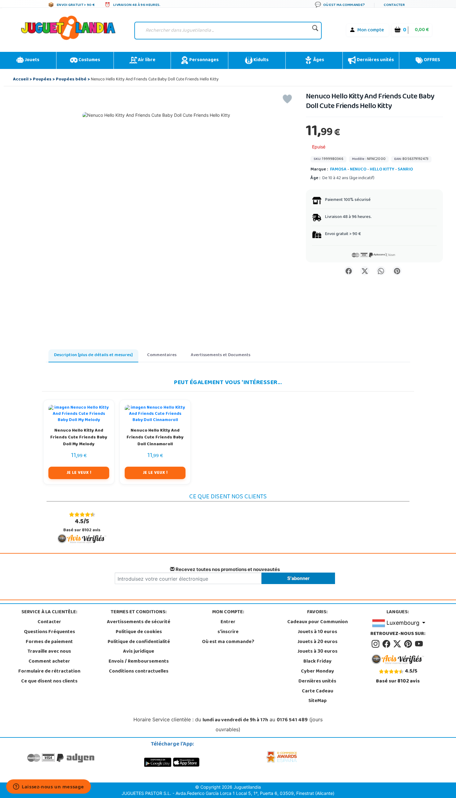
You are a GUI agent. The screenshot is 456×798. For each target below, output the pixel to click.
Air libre (146, 60)
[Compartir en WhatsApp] (381, 270)
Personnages (203, 60)
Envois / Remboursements (139, 662)
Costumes (89, 60)
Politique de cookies (139, 632)
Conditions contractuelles (138, 672)
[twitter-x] (398, 644)
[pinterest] (409, 644)
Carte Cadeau (317, 691)
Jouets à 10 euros (317, 632)
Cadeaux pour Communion (317, 622)
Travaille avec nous (49, 652)
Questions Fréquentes (49, 632)
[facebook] (387, 644)
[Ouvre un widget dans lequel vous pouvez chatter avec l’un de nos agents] (48, 787)
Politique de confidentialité (139, 642)
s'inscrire (228, 632)
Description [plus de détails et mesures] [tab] (93, 355)
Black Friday (317, 662)
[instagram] (376, 644)
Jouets (31, 60)
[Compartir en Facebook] (348, 270)
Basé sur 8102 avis (82, 525)
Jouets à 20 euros (317, 642)
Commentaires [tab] (162, 355)
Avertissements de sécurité (138, 622)
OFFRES (431, 60)
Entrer (228, 622)
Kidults (261, 60)
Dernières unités (375, 60)
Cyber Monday (317, 672)
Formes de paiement (49, 642)
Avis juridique (138, 652)
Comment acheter (49, 662)
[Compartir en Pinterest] (397, 270)
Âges (318, 60)
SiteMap (317, 701)
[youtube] (419, 644)
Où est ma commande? (228, 642)
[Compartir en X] (364, 270)
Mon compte (370, 30)
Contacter (49, 622)
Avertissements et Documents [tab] (220, 355)
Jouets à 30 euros (317, 652)
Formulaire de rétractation (49, 672)
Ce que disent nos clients (49, 682)
